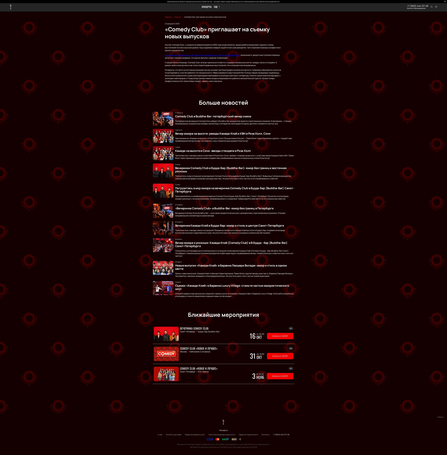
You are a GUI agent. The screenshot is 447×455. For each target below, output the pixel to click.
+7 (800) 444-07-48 (417, 6)
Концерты (207, 6)
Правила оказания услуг (195, 434)
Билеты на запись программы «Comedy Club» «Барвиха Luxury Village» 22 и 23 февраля (202, 55)
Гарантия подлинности (248, 434)
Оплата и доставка (173, 434)
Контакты (265, 434)
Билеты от (280, 336)
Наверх (440, 417)
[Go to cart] (436, 7)
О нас (160, 434)
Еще (216, 6)
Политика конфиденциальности (221, 434)
